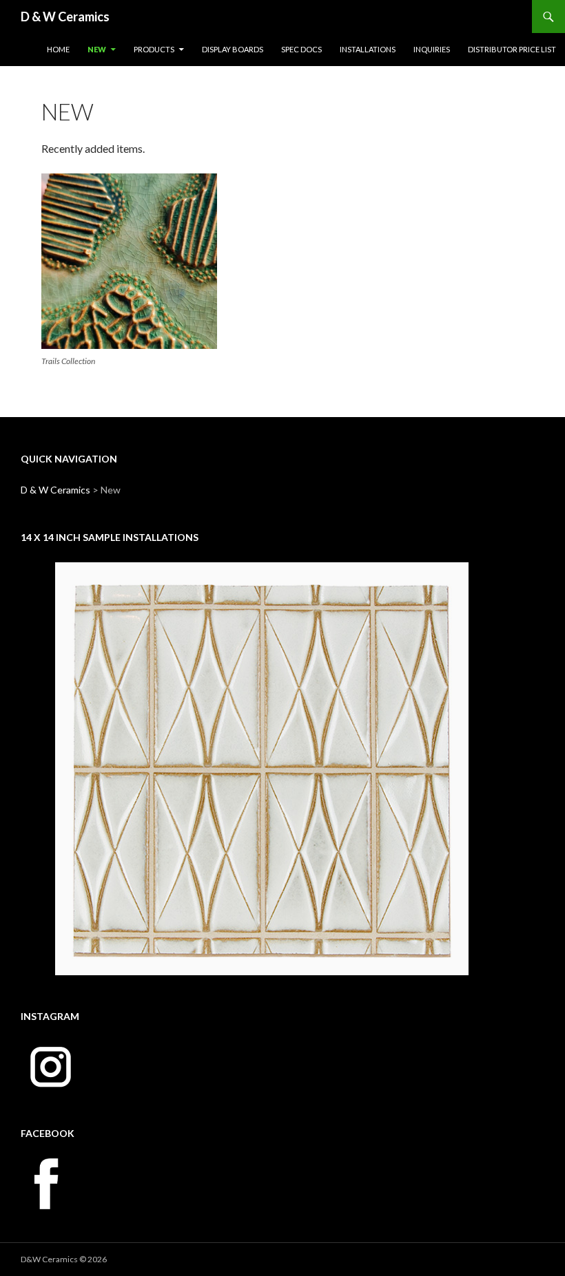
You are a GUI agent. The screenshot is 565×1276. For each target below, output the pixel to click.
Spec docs (301, 49)
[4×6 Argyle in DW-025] (262, 768)
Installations (367, 49)
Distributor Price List (512, 49)
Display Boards (232, 49)
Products (154, 49)
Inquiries (431, 49)
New (97, 49)
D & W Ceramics (65, 16)
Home (58, 49)
